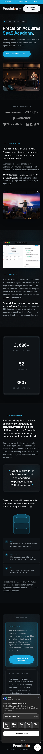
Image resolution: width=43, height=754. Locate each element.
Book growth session (31, 8)
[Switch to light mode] (20, 9)
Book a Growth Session (17, 54)
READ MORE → (34, 1)
